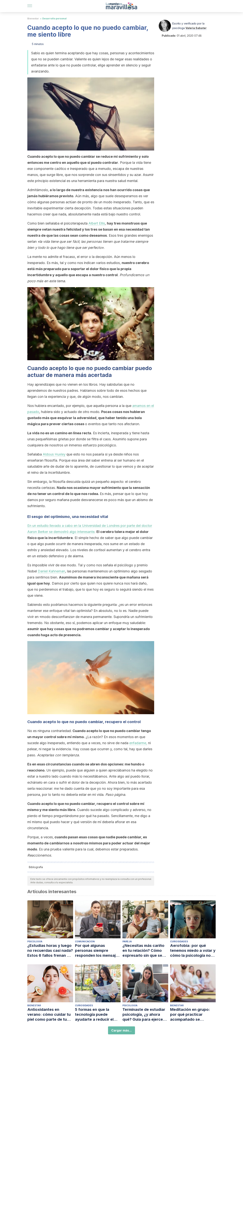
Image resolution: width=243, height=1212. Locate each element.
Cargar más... (121, 1030)
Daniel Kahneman (51, 571)
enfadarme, (138, 743)
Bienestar (33, 18)
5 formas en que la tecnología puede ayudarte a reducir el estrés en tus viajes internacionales (94, 1014)
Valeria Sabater (196, 28)
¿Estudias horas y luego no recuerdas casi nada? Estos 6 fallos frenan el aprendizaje (50, 950)
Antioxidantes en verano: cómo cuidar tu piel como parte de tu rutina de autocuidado (49, 1014)
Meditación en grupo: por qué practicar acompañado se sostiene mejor (190, 1014)
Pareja (127, 941)
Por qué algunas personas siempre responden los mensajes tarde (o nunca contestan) (97, 950)
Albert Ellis (96, 223)
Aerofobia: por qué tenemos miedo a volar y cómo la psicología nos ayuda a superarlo (192, 950)
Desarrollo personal (54, 18)
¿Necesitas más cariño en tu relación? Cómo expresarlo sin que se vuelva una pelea (143, 950)
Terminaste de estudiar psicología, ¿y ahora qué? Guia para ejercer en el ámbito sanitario (143, 1014)
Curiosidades (179, 941)
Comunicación (85, 941)
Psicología (34, 941)
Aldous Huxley (54, 454)
